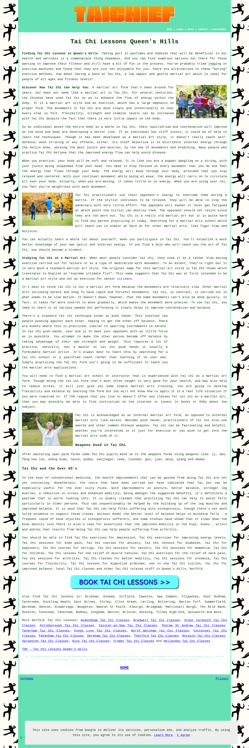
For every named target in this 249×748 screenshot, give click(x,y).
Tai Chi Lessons (62, 620)
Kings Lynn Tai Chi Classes (100, 630)
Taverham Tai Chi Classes (46, 630)
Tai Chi (114, 74)
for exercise (159, 430)
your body (66, 161)
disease (158, 152)
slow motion (64, 297)
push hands (121, 316)
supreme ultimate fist (90, 273)
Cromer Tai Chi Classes (133, 641)
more (217, 612)
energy (206, 142)
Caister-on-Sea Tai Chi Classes (128, 625)
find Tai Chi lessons (53, 596)
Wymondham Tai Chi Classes (105, 620)
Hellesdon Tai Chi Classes (187, 641)
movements (63, 108)
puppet (170, 161)
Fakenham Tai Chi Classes (61, 636)
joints (175, 132)
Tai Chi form (75, 362)
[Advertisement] (198, 337)
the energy (32, 171)
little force (156, 331)
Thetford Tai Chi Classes (156, 636)
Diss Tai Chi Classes (91, 641)
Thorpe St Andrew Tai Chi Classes (193, 625)
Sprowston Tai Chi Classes (45, 641)
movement (108, 176)
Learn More (163, 735)
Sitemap (26, 678)
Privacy (222, 678)
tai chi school (36, 357)
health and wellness (40, 58)
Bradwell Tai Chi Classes (156, 620)
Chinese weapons (135, 425)
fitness (75, 63)
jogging (214, 63)
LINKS (179, 29)
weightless (61, 186)
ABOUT (190, 29)
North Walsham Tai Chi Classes (160, 630)
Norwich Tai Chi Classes (203, 636)
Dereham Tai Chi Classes (108, 636)
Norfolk (196, 569)
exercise (106, 103)
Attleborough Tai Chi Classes (67, 625)
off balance (144, 321)
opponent (155, 205)
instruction (109, 402)
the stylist (107, 200)
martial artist (56, 352)
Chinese (36, 98)
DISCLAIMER (218, 29)
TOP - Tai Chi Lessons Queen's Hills (54, 649)
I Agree (183, 735)
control (73, 302)
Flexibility (72, 113)
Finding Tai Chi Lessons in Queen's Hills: (61, 53)
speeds (79, 307)
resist (210, 210)
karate (160, 326)
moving (221, 258)
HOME (169, 29)
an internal (137, 415)
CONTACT (203, 29)
